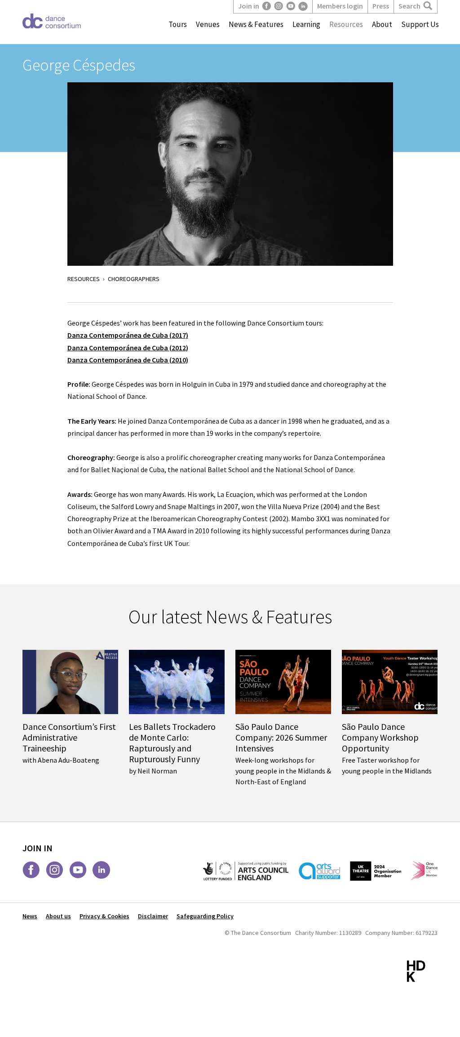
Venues (208, 24)
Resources (346, 24)
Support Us (420, 24)
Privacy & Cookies (104, 916)
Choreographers (133, 279)
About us (58, 916)
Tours (177, 24)
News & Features (256, 24)
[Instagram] (278, 6)
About (382, 24)
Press (380, 5)
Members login (340, 5)
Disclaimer (153, 916)
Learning (306, 24)
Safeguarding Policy (205, 916)
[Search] (428, 6)
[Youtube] (291, 6)
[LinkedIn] (303, 6)
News (29, 916)
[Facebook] (266, 6)
